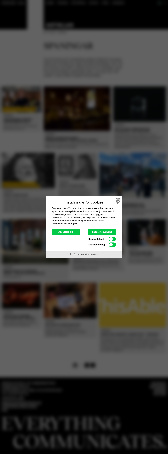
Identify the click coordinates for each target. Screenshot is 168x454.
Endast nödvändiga (102, 232)
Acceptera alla (65, 232)
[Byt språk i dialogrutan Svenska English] (117, 200)
